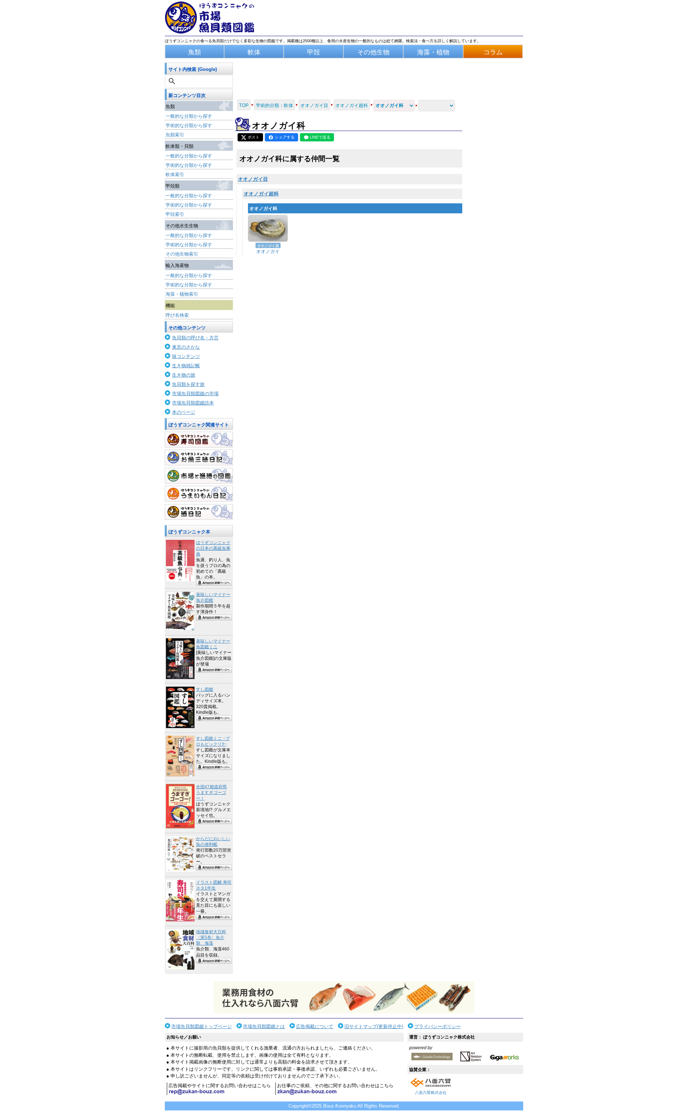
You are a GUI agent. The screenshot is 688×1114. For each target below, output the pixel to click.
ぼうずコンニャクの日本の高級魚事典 (213, 548)
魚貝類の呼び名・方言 (195, 337)
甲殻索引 (175, 214)
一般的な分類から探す (189, 116)
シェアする (285, 137)
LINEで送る (320, 137)
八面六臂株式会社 (430, 1092)
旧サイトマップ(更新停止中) (373, 1026)
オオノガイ (268, 251)
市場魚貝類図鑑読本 (193, 403)
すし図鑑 (204, 689)
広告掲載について (314, 1026)
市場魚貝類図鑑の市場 (195, 393)
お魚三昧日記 (199, 457)
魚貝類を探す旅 (188, 384)
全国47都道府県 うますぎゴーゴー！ (211, 792)
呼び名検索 (177, 315)
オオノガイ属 (268, 246)
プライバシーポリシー (437, 1026)
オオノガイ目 (253, 179)
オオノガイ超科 (261, 194)
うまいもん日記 (199, 494)
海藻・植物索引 (182, 294)
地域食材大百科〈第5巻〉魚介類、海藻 (211, 937)
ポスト (253, 137)
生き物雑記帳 (186, 365)
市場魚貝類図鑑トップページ (201, 1026)
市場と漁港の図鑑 (199, 476)
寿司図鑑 (199, 439)
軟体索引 (175, 174)
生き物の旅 (183, 375)
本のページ (183, 412)
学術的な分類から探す (189, 125)
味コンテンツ (186, 356)
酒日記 (199, 512)
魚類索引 (175, 134)
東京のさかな (186, 347)
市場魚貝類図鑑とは (264, 1026)
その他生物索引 (182, 254)
